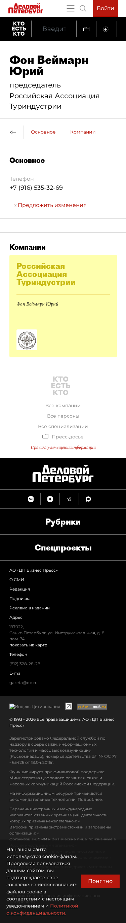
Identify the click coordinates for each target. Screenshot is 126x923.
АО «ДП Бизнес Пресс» (33, 570)
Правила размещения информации (63, 447)
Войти (105, 8)
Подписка (20, 598)
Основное (43, 132)
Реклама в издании (29, 607)
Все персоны (63, 416)
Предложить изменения (51, 205)
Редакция (19, 589)
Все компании (63, 405)
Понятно (100, 881)
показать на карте (28, 644)
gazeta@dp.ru (23, 682)
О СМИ (16, 579)
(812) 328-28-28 (24, 663)
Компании (83, 132)
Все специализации (63, 426)
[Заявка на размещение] (106, 29)
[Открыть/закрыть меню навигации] (70, 8)
